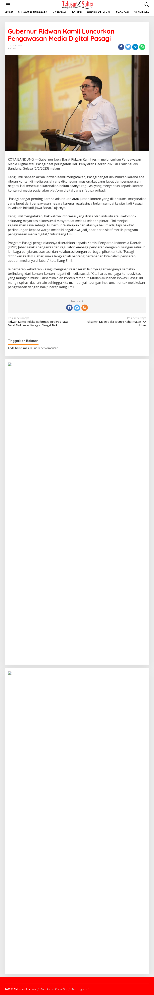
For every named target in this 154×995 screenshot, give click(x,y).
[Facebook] (69, 308)
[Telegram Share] (135, 47)
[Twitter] (77, 308)
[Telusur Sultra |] (77, 4)
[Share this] (121, 47)
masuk (27, 348)
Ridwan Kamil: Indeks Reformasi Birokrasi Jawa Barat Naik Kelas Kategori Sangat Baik (38, 321)
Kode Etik (61, 989)
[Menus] (8, 4)
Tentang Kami (80, 989)
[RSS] (84, 308)
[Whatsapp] (142, 47)
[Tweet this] (128, 47)
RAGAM (12, 48)
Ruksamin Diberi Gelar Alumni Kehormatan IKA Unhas (116, 321)
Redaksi (45, 989)
